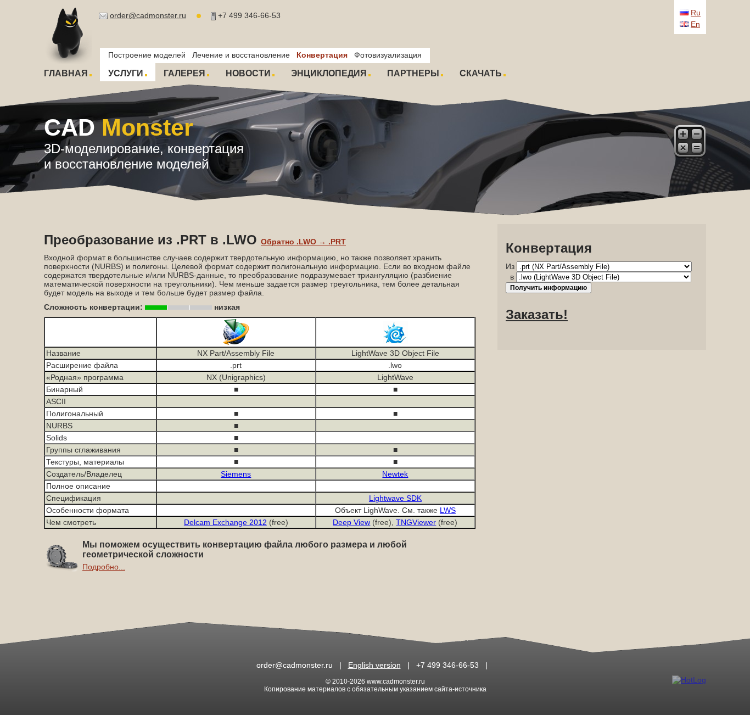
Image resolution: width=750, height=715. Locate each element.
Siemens (236, 474)
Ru (696, 12)
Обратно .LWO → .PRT (303, 241)
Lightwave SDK (395, 498)
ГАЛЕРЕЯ (184, 73)
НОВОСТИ (248, 73)
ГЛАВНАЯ (66, 73)
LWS (448, 510)
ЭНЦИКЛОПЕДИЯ (329, 73)
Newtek (395, 474)
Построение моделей (147, 55)
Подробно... (103, 566)
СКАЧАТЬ (481, 73)
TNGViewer (416, 522)
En (695, 24)
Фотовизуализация (388, 55)
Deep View (351, 522)
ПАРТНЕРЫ (413, 73)
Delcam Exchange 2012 (225, 522)
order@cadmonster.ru (148, 15)
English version (374, 665)
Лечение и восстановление (241, 55)
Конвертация (322, 55)
